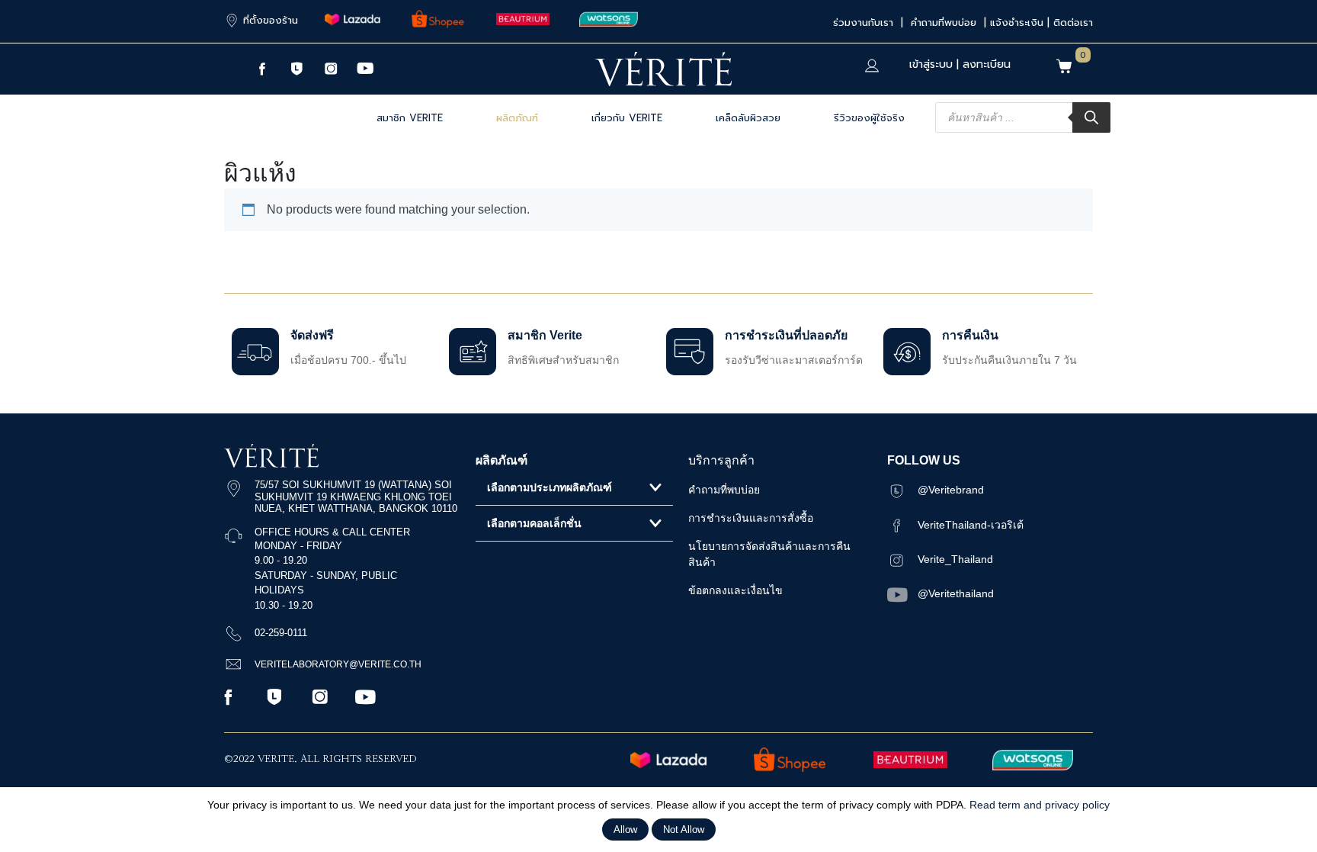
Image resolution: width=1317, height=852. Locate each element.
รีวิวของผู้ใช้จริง (869, 118)
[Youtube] (365, 68)
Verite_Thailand (955, 559)
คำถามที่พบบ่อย (945, 22)
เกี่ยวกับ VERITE (626, 118)
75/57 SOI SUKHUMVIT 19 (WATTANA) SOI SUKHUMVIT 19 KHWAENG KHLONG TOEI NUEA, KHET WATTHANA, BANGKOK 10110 (356, 496)
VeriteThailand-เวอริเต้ (971, 525)
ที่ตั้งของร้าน (270, 20)
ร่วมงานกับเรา (865, 22)
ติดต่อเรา (1073, 22)
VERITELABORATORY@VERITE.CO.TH (338, 664)
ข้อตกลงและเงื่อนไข (735, 590)
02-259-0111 (281, 632)
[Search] (1091, 117)
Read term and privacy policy (1039, 805)
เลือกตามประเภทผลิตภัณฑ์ (549, 487)
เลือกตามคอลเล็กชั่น (534, 523)
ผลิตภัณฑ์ (517, 118)
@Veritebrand (951, 490)
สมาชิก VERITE (410, 118)
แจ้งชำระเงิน (1016, 22)
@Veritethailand (956, 593)
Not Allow (683, 829)
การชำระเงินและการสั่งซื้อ (750, 518)
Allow (625, 829)
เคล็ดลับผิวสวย (748, 118)
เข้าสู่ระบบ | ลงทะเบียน (960, 64)
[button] (574, 488)
